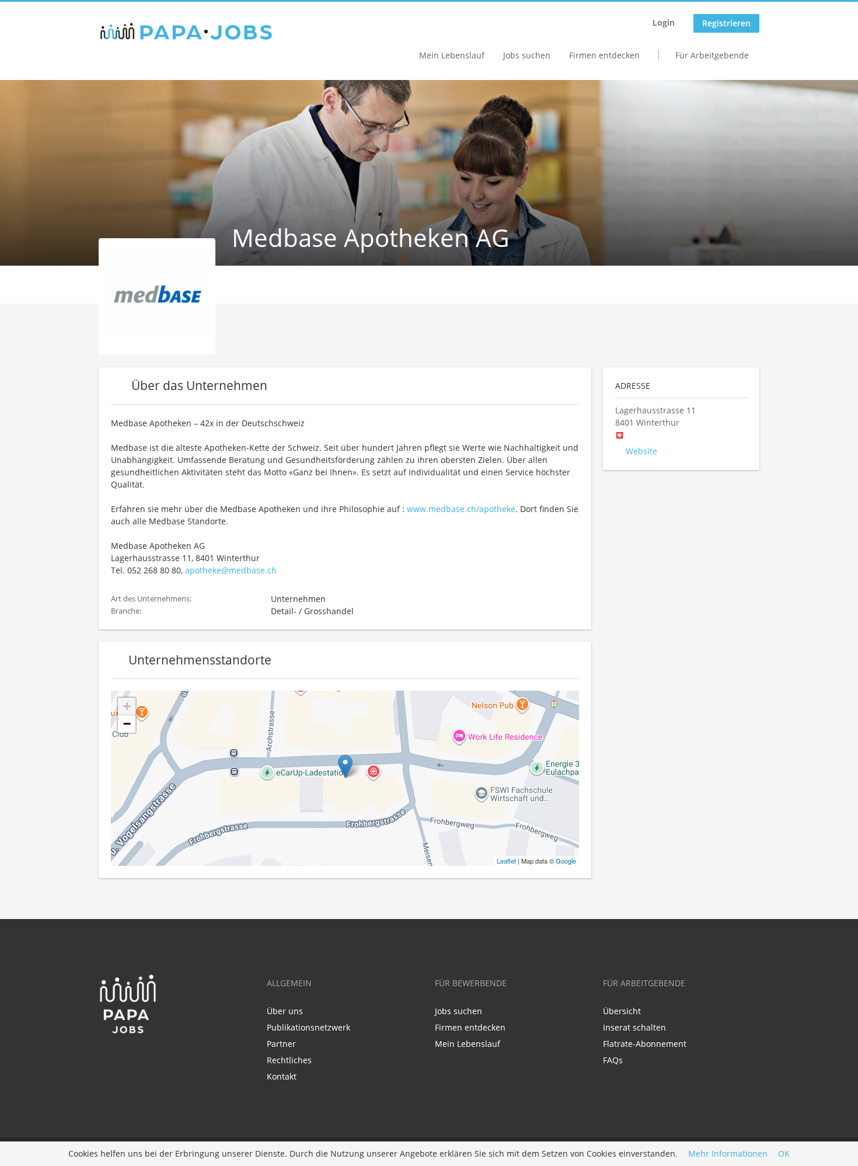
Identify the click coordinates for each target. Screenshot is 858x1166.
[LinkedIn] (126, 1058)
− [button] (127, 723)
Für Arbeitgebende (712, 55)
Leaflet (506, 860)
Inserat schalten (634, 1027)
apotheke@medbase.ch (231, 570)
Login (664, 22)
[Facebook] (107, 1058)
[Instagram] (143, 1058)
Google (566, 860)
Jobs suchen (526, 55)
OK (784, 1154)
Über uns (285, 1011)
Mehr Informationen (728, 1154)
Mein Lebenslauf (451, 55)
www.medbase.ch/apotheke (461, 508)
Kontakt (282, 1076)
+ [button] (127, 706)
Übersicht (622, 1011)
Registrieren (726, 23)
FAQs (613, 1060)
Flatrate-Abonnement (644, 1043)
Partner (281, 1043)
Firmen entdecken (604, 55)
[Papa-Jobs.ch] (186, 31)
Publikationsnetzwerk (308, 1027)
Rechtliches (289, 1060)
